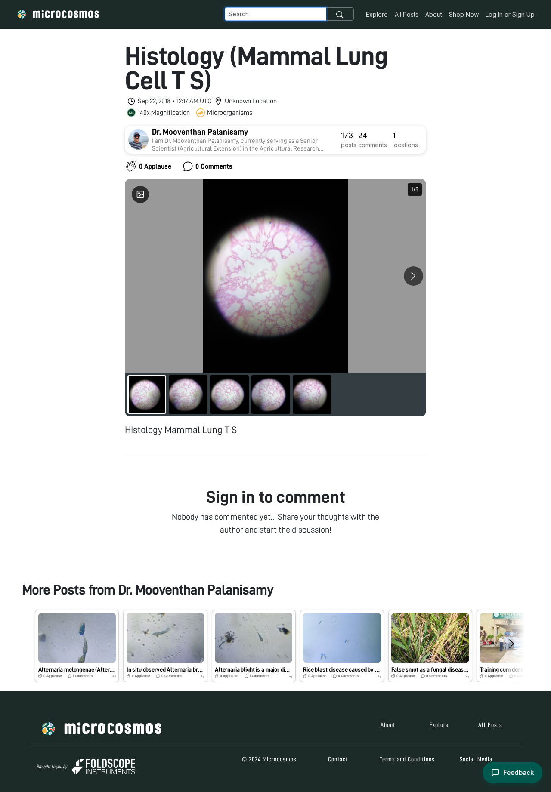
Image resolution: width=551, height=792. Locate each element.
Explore (377, 14)
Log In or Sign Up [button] (510, 14)
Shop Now (464, 14)
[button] (77, 646)
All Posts (406, 14)
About (433, 14)
